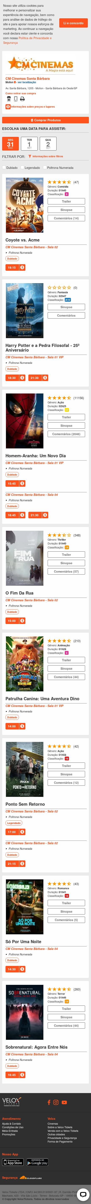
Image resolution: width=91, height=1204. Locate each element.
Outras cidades (56, 1134)
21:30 (35, 378)
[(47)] (69, 183)
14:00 (12, 726)
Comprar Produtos (47, 120)
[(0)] (69, 288)
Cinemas (53, 1123)
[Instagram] (56, 1102)
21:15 (12, 863)
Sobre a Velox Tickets (60, 1127)
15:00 (12, 621)
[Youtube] (64, 1102)
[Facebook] (49, 1102)
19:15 (12, 267)
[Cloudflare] (30, 1177)
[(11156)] (69, 398)
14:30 (12, 969)
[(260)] (69, 990)
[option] (10, 144)
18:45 (12, 515)
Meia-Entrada (10, 1130)
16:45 (12, 1075)
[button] (66, 194)
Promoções (8, 1134)
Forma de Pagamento (60, 1141)
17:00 (12, 832)
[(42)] (69, 747)
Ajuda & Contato (11, 1123)
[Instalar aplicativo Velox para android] (37, 1162)
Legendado (32, 167)
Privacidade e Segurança (62, 1138)
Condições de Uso (12, 1127)
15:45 (12, 483)
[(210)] (69, 641)
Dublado (12, 167)
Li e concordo (73, 23)
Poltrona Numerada (60, 167)
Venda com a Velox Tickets (63, 1130)
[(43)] (69, 884)
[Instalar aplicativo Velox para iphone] (13, 1162)
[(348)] (69, 536)
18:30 (12, 378)
